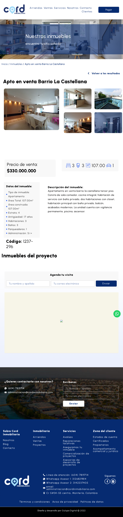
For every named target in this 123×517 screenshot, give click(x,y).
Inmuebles (16, 64)
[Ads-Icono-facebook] (107, 481)
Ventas (48, 7)
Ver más (108, 122)
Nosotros (73, 7)
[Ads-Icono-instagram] (113, 481)
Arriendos (36, 7)
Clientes (87, 11)
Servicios (60, 7)
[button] (61, 321)
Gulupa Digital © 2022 (74, 510)
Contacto (86, 7)
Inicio (5, 64)
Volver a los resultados (105, 73)
